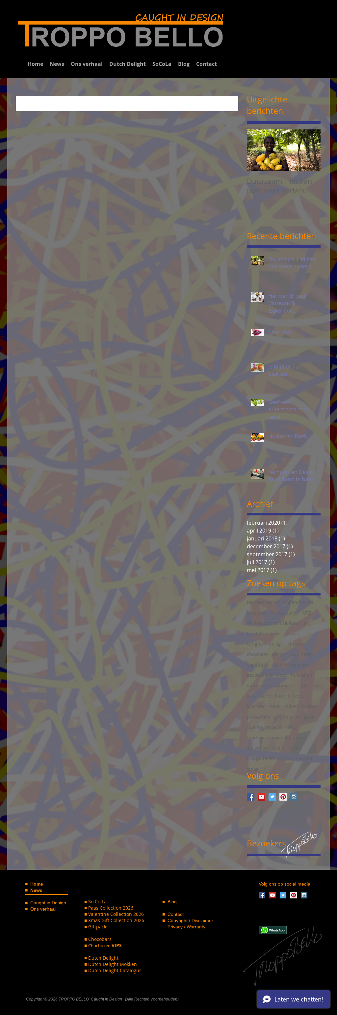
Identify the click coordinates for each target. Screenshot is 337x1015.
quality (254, 727)
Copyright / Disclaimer (190, 920)
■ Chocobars (98, 939)
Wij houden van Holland (273, 623)
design (279, 654)
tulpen (285, 758)
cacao (273, 633)
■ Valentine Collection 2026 (114, 914)
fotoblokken (298, 665)
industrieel (259, 685)
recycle (273, 727)
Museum (256, 613)
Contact (176, 914)
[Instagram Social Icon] (294, 797)
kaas (252, 696)
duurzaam (302, 654)
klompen (256, 706)
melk (275, 706)
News (36, 890)
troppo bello (260, 758)
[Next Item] (310, 150)
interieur (310, 685)
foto (276, 665)
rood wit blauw (263, 737)
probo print (287, 717)
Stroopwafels (284, 613)
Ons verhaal (43, 909)
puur (309, 717)
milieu (291, 706)
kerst (298, 696)
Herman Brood (263, 602)
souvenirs (257, 748)
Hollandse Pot (298, 602)
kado (266, 696)
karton (282, 696)
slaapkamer (296, 737)
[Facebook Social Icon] (250, 797)
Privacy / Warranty (183, 926)
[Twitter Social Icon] (272, 797)
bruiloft (255, 633)
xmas (252, 769)
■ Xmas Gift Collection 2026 (114, 920)
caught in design (265, 644)
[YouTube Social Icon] (261, 797)
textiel (279, 748)
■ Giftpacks (96, 926)
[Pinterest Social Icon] (283, 797)
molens (310, 706)
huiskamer (302, 675)
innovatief (286, 685)
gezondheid (260, 675)
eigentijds (258, 665)
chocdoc (297, 644)
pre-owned (259, 717)
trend (296, 748)
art (307, 623)
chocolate (257, 654)
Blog (171, 901)
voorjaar (305, 758)
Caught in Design (48, 902)
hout (282, 675)
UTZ (307, 613)
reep (290, 727)
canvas (291, 633)
